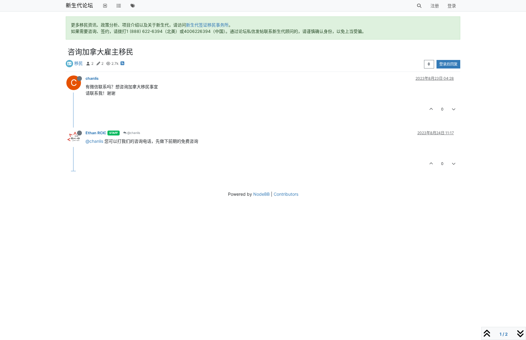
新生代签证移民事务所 (207, 24)
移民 (78, 63)
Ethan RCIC (96, 133)
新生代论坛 (79, 5)
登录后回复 (448, 64)
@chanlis (133, 133)
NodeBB (261, 194)
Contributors (286, 194)
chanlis (92, 78)
